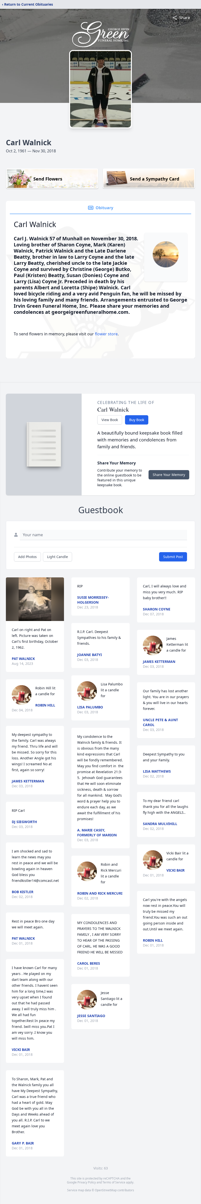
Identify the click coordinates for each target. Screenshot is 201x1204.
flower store (106, 334)
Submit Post (173, 556)
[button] (35, 599)
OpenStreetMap (106, 1190)
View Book (109, 419)
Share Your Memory (169, 474)
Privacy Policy (86, 1182)
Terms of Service (113, 1182)
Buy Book (136, 419)
